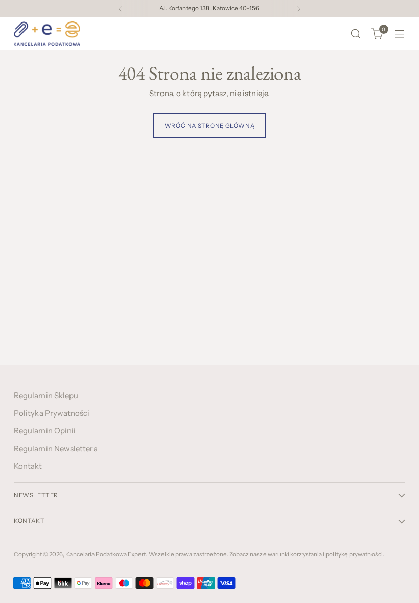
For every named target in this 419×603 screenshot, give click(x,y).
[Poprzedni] (120, 8)
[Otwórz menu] (399, 34)
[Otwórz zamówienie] (355, 34)
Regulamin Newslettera (56, 448)
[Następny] (299, 8)
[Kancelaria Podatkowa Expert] (47, 33)
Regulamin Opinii (45, 430)
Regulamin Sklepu (46, 395)
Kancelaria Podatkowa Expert (105, 554)
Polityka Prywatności (52, 413)
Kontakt (28, 466)
